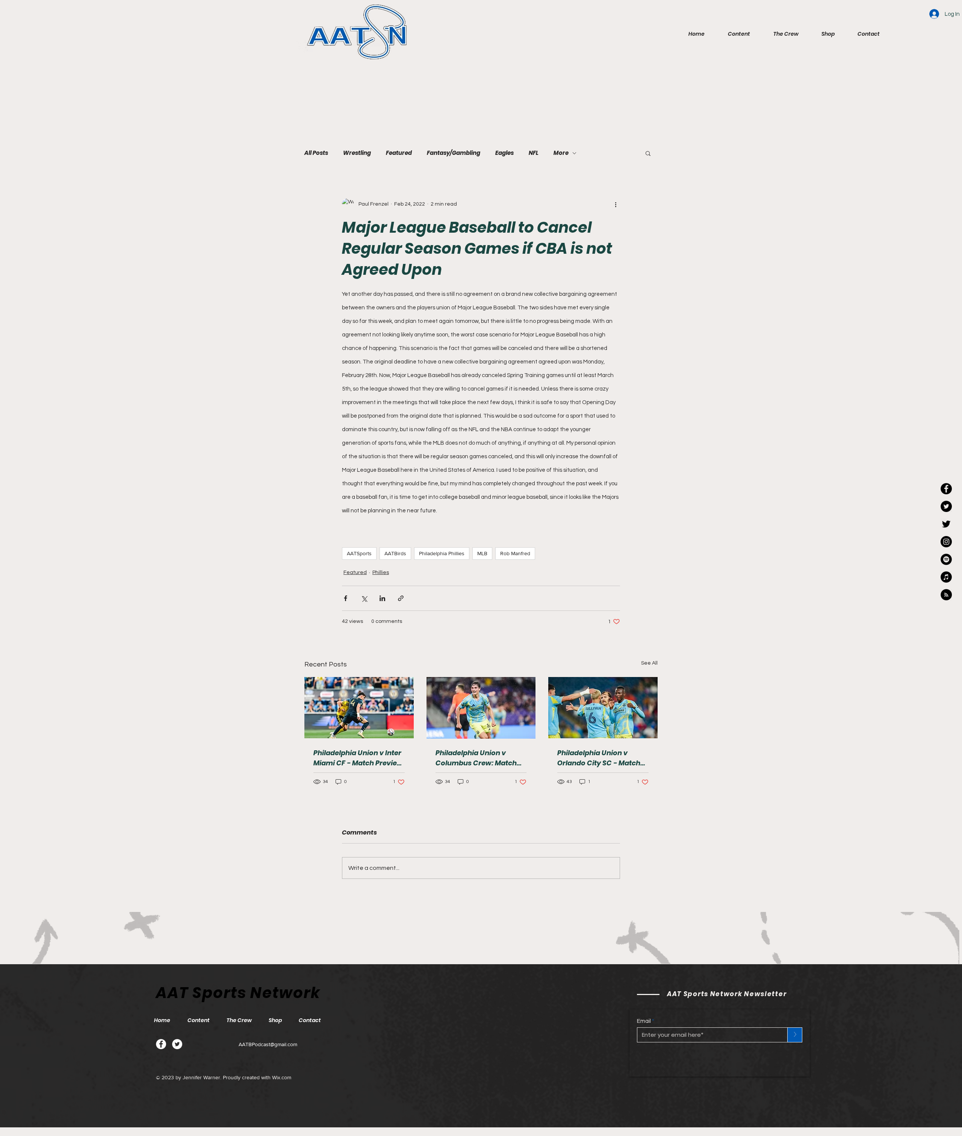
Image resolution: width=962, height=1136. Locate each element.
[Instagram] (946, 541)
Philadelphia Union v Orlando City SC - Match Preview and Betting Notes (602, 758)
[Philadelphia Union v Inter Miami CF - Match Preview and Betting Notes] (359, 707)
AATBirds (395, 553)
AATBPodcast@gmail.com (268, 1044)
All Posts (316, 153)
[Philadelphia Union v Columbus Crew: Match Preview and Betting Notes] (481, 708)
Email (644, 1021)
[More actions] (615, 204)
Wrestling (357, 153)
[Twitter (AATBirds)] (946, 524)
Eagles (504, 153)
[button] (733, 33)
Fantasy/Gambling (453, 153)
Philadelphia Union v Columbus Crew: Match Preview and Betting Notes (481, 758)
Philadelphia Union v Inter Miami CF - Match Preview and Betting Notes (358, 758)
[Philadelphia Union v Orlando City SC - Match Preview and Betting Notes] (603, 707)
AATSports (359, 553)
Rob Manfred (515, 553)
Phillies (380, 572)
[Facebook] (161, 1044)
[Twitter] (177, 1044)
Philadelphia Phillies (441, 553)
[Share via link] (400, 598)
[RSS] (946, 594)
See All (649, 663)
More (561, 153)
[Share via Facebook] (345, 598)
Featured (399, 153)
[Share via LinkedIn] (382, 598)
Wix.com (281, 1077)
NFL (533, 153)
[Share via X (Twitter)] (364, 598)
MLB (482, 553)
